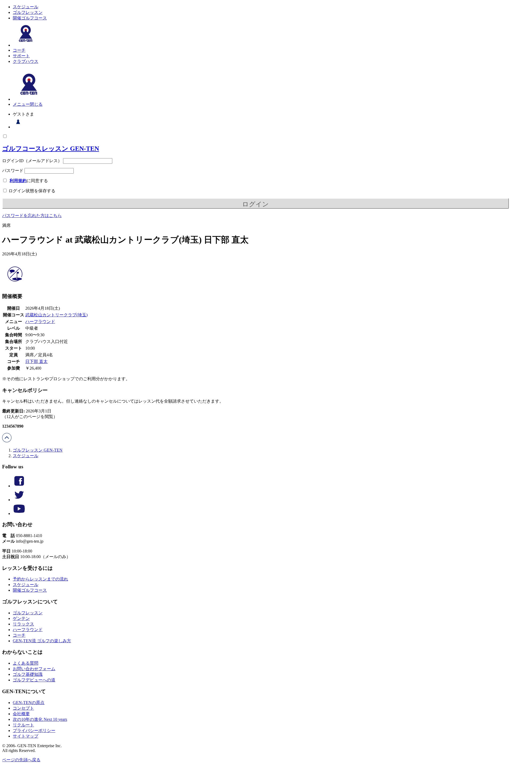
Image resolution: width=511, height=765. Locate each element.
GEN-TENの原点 (28, 702)
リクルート (23, 725)
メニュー (21, 104)
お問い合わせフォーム (34, 668)
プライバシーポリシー (34, 730)
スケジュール (25, 7)
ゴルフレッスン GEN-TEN (38, 450)
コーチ (19, 50)
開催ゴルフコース (30, 18)
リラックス (23, 624)
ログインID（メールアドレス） (32, 160)
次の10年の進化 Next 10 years (40, 719)
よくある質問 (25, 663)
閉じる (36, 104)
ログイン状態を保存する (31, 191)
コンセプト (23, 708)
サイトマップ (25, 736)
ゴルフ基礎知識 (28, 674)
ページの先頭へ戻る (21, 760)
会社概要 (21, 713)
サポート (21, 56)
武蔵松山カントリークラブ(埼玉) (56, 315)
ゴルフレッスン (28, 12)
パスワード (12, 170)
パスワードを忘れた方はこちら (32, 215)
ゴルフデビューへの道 (34, 680)
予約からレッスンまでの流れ (40, 579)
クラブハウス (25, 61)
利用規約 (18, 180)
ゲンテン (21, 618)
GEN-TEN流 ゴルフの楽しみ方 (42, 641)
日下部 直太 (36, 361)
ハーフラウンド (40, 321)
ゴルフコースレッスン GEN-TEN (50, 148)
